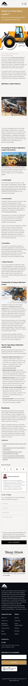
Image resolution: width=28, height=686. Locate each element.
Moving (17, 628)
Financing (17, 620)
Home (2, 53)
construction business (17, 57)
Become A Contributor (4, 624)
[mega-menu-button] (25, 4)
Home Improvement (13, 53)
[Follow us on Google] (9, 668)
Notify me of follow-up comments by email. (14, 536)
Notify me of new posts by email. (11, 538)
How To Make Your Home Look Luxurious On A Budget (14, 574)
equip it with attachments (8, 189)
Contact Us (4, 620)
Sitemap (3, 634)
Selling (17, 634)
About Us (4, 617)
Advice (6, 53)
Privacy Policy (5, 628)
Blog (2, 631)
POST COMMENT (14, 542)
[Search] (22, 4)
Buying (17, 617)
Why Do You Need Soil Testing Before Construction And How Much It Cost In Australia (14, 457)
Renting (17, 631)
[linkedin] (17, 469)
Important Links (6, 614)
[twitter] (11, 469)
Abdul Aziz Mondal (13, 476)
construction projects (10, 211)
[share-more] (23, 469)
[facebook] (5, 469)
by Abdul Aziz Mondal (7, 17)
